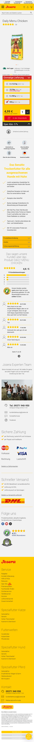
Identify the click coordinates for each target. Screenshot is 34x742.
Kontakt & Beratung (7, 576)
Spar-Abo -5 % (11, 124)
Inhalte (5, 242)
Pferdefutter (5, 639)
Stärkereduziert (6, 676)
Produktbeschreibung (10, 238)
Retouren (4, 581)
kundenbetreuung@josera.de (19, 412)
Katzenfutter (5, 636)
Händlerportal (6, 594)
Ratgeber (4, 574)
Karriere (4, 596)
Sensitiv (4, 616)
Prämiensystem (6, 586)
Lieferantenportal (7, 599)
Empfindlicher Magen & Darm (11, 674)
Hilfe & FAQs (5, 579)
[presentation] (17, 78)
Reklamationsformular (13, 700)
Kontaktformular (15, 416)
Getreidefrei (5, 614)
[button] (16, 64)
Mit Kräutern (5, 679)
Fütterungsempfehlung (11, 246)
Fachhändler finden (24, 7)
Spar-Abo (4, 584)
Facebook (13, 420)
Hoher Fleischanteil (7, 619)
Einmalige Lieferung (14, 77)
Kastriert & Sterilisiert (8, 621)
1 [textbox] (22, 112)
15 (16, 24)
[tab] (17, 238)
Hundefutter (5, 634)
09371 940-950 (21, 405)
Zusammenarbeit (7, 601)
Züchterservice (6, 591)
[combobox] (17, 12)
